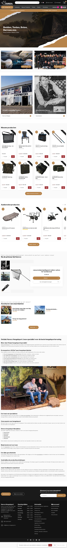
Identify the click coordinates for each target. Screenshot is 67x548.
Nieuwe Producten (26, 7)
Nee (55, 545)
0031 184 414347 (7, 521)
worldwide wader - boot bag (42, 177)
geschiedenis (39, 454)
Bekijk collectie (32, 244)
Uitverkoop (45, 7)
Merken (38, 7)
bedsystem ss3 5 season (8, 228)
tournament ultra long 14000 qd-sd (51, 228)
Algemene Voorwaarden (39, 523)
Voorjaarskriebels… (51, 309)
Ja (50, 545)
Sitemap (36, 533)
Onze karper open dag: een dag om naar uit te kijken (21, 309)
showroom (10, 354)
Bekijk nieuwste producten (33, 193)
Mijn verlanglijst (54, 510)
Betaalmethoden (37, 527)
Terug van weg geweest (19, 318)
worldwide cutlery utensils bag (23, 177)
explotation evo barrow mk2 (30, 228)
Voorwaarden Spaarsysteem (40, 519)
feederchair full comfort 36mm (25, 146)
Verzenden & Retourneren (39, 529)
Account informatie (55, 506)
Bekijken (46, 278)
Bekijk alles (32, 327)
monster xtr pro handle (58, 146)
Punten (33, 7)
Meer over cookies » (61, 545)
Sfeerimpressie (37, 514)
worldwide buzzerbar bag (57, 177)
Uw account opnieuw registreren (41, 506)
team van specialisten (25, 415)
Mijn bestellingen (54, 508)
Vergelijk (5, 156)
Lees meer (14, 311)
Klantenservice (6, 494)
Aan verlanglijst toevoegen (46, 282)
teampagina (7, 447)
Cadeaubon (17, 7)
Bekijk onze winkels (18, 494)
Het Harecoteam (37, 516)
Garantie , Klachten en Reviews (41, 531)
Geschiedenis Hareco (38, 512)
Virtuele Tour (37, 510)
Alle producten (54, 514)
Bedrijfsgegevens (38, 521)
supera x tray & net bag (41, 146)
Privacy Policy (37, 525)
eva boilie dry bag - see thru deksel (8, 146)
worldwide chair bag (7, 177)
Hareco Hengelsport (5, 344)
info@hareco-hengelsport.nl (10, 525)
